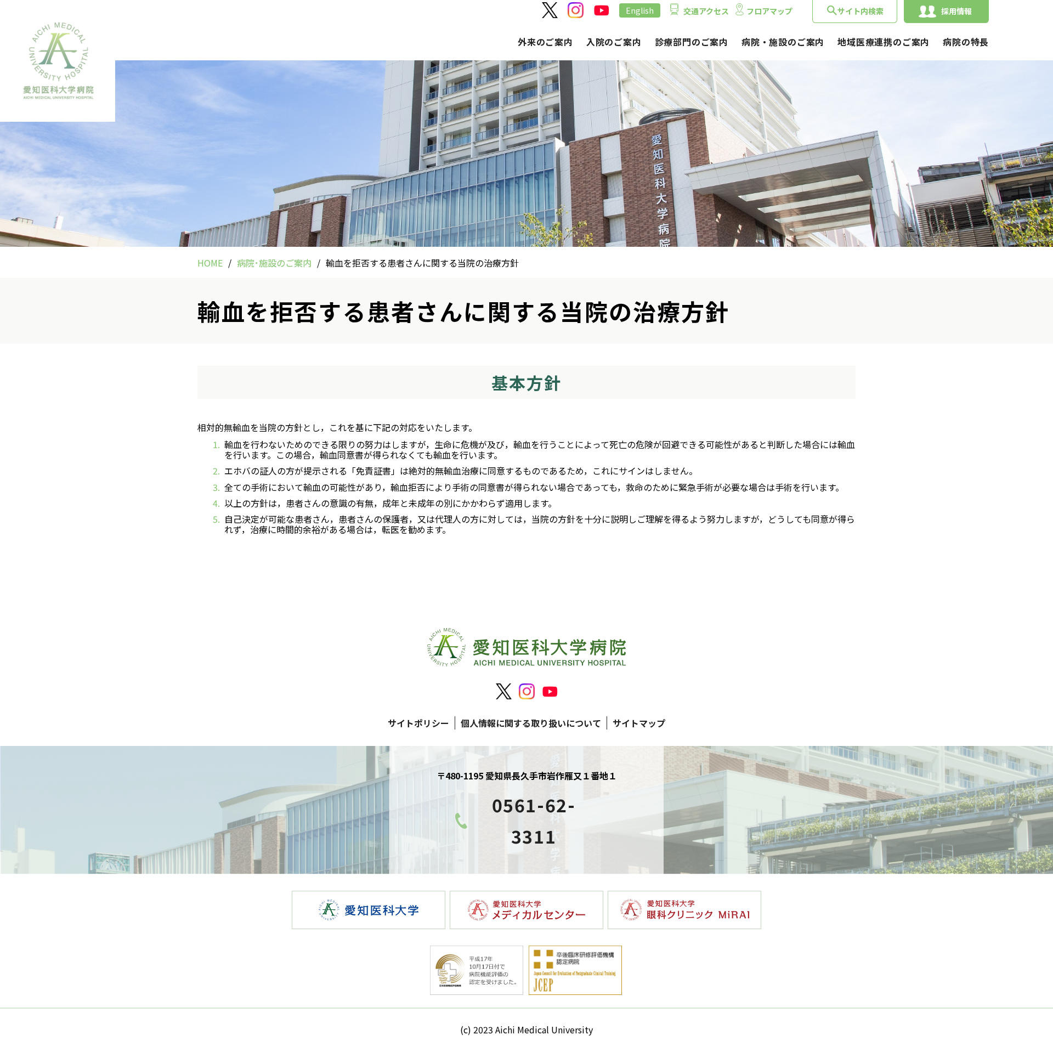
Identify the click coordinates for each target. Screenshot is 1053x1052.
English (640, 10)
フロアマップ (769, 10)
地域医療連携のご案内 (883, 41)
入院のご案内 (614, 41)
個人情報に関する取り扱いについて (531, 722)
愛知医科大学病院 (57, 61)
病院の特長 (966, 41)
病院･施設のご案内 (274, 262)
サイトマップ (639, 722)
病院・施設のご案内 (782, 41)
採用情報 (956, 10)
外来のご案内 (545, 41)
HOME (210, 262)
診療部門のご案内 (691, 41)
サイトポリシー (418, 722)
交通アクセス (706, 10)
